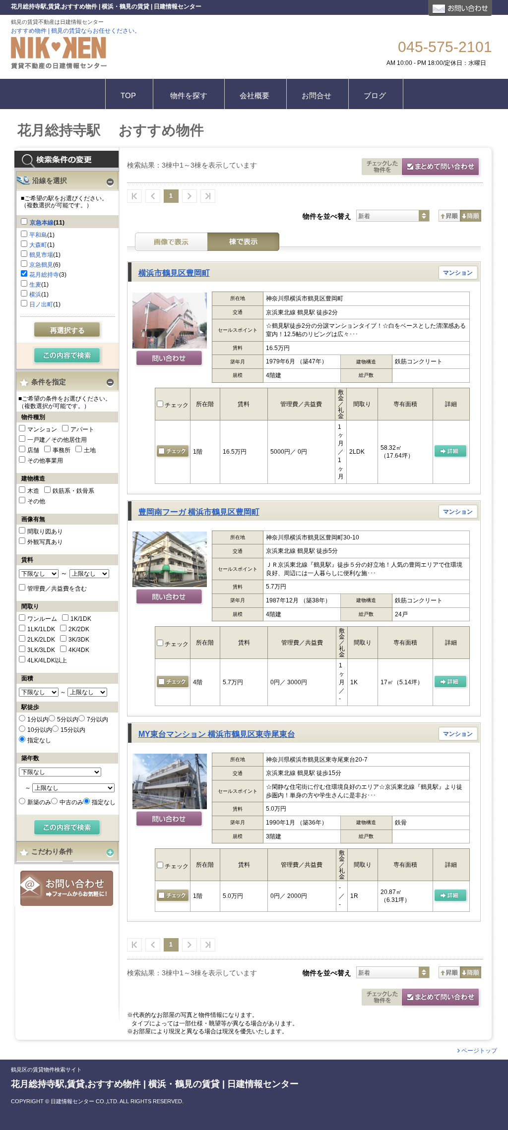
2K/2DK (78, 629)
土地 (90, 450)
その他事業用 (45, 460)
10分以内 (39, 729)
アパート (82, 429)
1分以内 (38, 719)
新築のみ (39, 802)
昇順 (449, 216)
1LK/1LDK (41, 629)
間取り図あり (45, 531)
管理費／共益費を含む (57, 588)
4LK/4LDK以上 (47, 660)
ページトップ (479, 1050)
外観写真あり (45, 541)
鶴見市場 (41, 254)
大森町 (38, 244)
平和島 (38, 235)
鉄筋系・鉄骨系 (73, 490)
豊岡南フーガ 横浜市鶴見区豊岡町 (198, 512)
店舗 (33, 450)
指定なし (39, 740)
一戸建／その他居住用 (57, 439)
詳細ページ (451, 452)
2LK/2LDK (41, 639)
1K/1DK (80, 618)
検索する (68, 356)
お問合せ (66, 888)
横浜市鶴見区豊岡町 (174, 273)
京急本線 (42, 222)
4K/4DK (78, 650)
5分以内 (67, 719)
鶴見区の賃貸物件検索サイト (46, 1069)
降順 (470, 216)
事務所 (61, 450)
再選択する (67, 330)
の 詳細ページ (451, 682)
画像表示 (171, 242)
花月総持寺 (44, 274)
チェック (176, 405)
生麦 (35, 284)
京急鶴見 (41, 264)
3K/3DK (78, 639)
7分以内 (97, 719)
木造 (33, 490)
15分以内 (73, 729)
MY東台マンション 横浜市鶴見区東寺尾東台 (216, 734)
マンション (42, 429)
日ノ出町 (41, 304)
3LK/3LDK (41, 650)
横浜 (35, 294)
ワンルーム (42, 618)
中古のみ (71, 802)
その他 (36, 501)
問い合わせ (169, 359)
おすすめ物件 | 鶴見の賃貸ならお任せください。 (75, 30)
